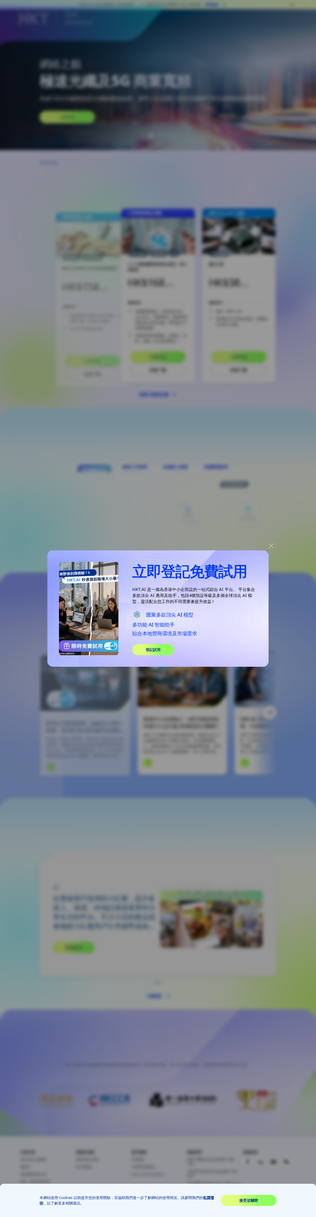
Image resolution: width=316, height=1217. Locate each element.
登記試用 (153, 649)
